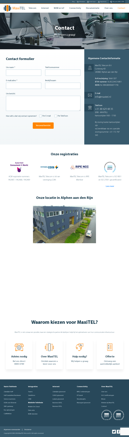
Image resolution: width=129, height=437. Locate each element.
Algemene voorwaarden (12, 429)
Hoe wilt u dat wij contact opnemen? (21, 116)
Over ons (108, 8)
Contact (121, 8)
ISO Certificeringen (107, 395)
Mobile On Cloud (34, 406)
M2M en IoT (59, 8)
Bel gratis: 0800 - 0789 (118, 1)
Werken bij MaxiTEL (107, 403)
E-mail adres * (11, 81)
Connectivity (75, 8)
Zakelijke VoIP (8, 392)
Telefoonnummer (52, 67)
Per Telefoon (63, 116)
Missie (103, 399)
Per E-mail (46, 116)
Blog (73, 1)
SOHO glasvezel (58, 395)
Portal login (92, 1)
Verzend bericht (43, 126)
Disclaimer (27, 429)
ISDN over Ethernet (10, 403)
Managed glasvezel (83, 403)
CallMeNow (7, 414)
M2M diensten (33, 414)
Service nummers (9, 399)
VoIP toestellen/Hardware (12, 395)
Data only (31, 410)
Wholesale (82, 1)
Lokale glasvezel (58, 399)
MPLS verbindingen (83, 392)
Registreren (103, 1)
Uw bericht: (10, 94)
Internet (45, 8)
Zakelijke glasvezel (59, 392)
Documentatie (92, 8)
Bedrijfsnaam (50, 81)
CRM (29, 399)
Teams (30, 392)
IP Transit (80, 395)
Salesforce (31, 395)
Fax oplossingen (9, 410)
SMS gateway (8, 406)
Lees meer (110, 186)
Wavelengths (81, 399)
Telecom (32, 8)
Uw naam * (10, 67)
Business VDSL (57, 406)
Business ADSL (57, 403)
